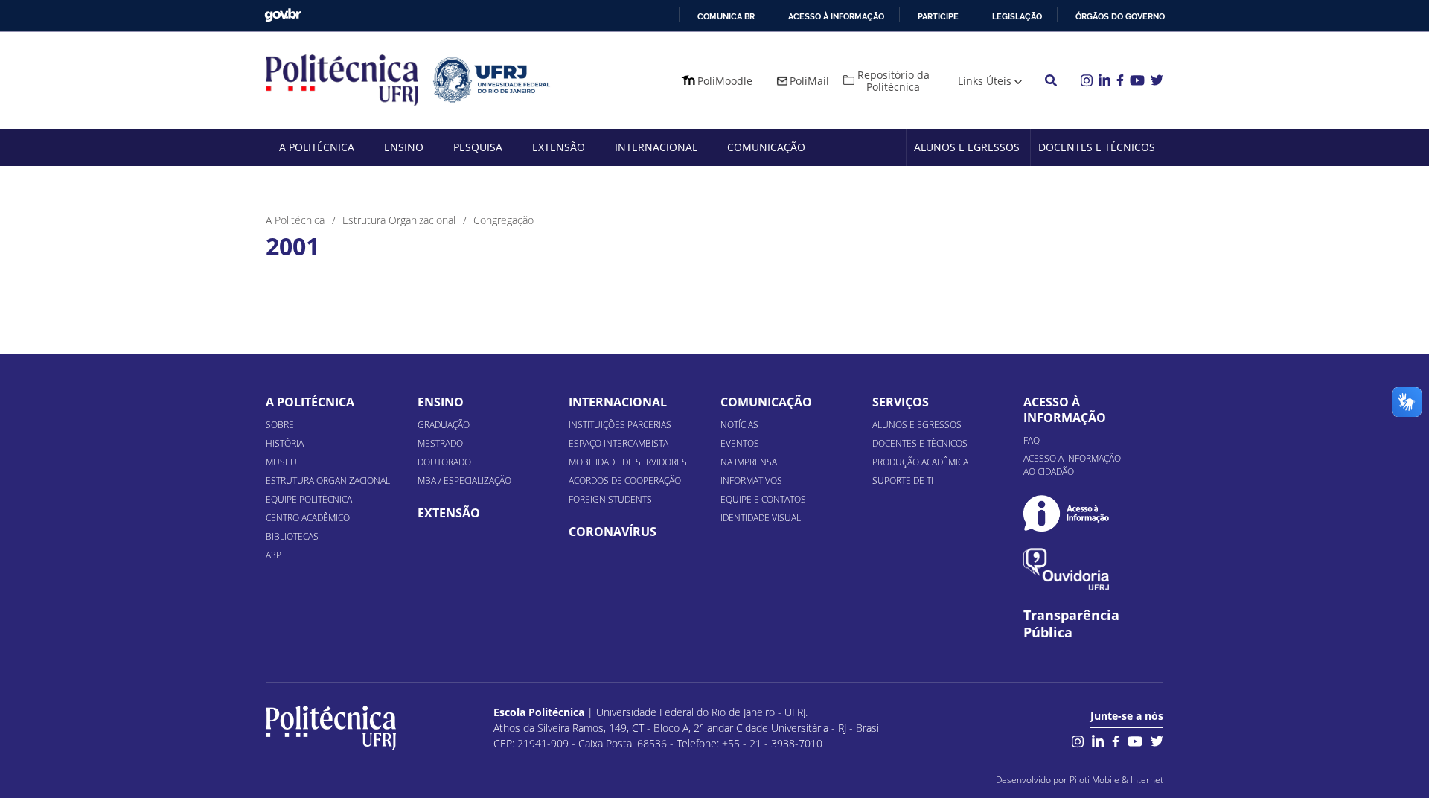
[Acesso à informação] (1066, 513)
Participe (938, 16)
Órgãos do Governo (1120, 16)
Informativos (751, 480)
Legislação (1017, 16)
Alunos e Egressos (967, 147)
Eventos (739, 443)
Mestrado (440, 443)
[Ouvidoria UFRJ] (1066, 569)
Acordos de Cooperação (625, 480)
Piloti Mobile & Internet (1116, 779)
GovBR (282, 15)
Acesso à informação (836, 16)
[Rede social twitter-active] (1157, 739)
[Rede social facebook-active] (1115, 739)
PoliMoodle (724, 81)
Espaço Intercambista (618, 443)
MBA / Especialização (464, 480)
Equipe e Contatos (763, 499)
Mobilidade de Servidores (628, 462)
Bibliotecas (292, 536)
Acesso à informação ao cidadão (1072, 465)
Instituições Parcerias (620, 424)
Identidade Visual (760, 517)
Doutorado (444, 462)
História (285, 443)
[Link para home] (331, 728)
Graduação (444, 424)
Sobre (280, 424)
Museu (281, 462)
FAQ (1031, 440)
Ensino (403, 147)
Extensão (558, 147)
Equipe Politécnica (309, 499)
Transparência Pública (1071, 624)
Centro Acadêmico (308, 517)
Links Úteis (984, 81)
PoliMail (809, 81)
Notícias (739, 424)
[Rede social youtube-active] (1135, 739)
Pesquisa (477, 147)
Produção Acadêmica (920, 462)
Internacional (656, 147)
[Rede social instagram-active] (1078, 739)
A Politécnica (316, 147)
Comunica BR (726, 16)
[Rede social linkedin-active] (1098, 739)
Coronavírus (612, 531)
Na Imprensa (748, 462)
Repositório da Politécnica (893, 81)
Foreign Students (610, 499)
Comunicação (766, 147)
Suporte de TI (902, 480)
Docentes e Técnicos (1096, 147)
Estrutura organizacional (328, 480)
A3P (273, 555)
